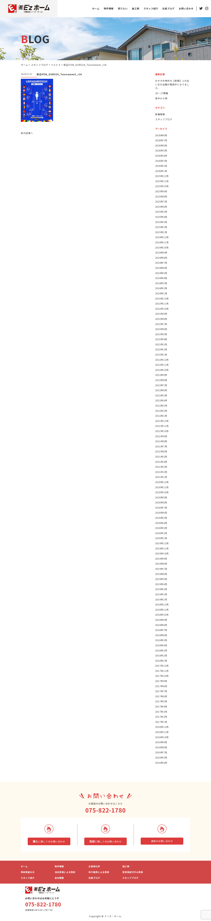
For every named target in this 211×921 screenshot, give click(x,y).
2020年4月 (161, 523)
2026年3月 (161, 161)
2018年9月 (161, 619)
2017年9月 (161, 681)
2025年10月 (162, 186)
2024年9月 (161, 252)
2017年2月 (161, 716)
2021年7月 (161, 446)
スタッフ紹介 (151, 8)
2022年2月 (161, 410)
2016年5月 (161, 757)
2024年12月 (162, 237)
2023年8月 (161, 319)
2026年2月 (161, 166)
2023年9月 (161, 313)
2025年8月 (161, 196)
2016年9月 (161, 742)
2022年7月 (161, 385)
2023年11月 (162, 303)
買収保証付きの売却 (132, 872)
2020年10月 (162, 492)
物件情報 (109, 8)
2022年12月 (162, 359)
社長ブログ (168, 8)
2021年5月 (161, 456)
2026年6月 (161, 145)
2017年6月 (161, 696)
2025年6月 (161, 206)
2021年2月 (161, 472)
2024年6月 (161, 268)
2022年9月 (161, 375)
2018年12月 (162, 604)
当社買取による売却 (65, 872)
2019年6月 (161, 574)
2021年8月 (161, 441)
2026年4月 (161, 155)
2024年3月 (161, 283)
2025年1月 (161, 232)
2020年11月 (162, 487)
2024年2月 (161, 288)
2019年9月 (161, 558)
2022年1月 (161, 415)
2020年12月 (162, 482)
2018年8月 (161, 625)
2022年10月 (162, 370)
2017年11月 (162, 671)
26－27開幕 (161, 93)
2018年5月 (161, 640)
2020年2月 (161, 533)
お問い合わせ (186, 8)
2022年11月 (162, 364)
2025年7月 (161, 201)
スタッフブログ (163, 119)
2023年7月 (161, 324)
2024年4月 (161, 278)
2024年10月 (162, 247)
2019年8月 (161, 563)
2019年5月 (161, 579)
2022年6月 (161, 390)
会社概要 (59, 877)
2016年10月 (162, 737)
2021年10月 (162, 431)
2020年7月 (161, 507)
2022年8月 (161, 380)
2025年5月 (161, 211)
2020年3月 (161, 528)
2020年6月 (161, 512)
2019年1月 (161, 599)
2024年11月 (162, 242)
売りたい (123, 8)
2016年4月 (161, 762)
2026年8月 (161, 135)
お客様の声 (94, 866)
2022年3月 (161, 405)
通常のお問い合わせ (162, 841)
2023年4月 (161, 339)
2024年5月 (161, 273)
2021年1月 (161, 477)
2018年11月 (162, 609)
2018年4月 (161, 645)
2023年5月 (161, 334)
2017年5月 (161, 701)
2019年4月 (161, 584)
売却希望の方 (28, 872)
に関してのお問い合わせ (49, 841)
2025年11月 (162, 181)
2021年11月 (162, 426)
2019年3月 (161, 589)
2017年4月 (161, 706)
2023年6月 (161, 329)
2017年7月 (161, 691)
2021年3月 (161, 466)
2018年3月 (161, 650)
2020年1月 (161, 538)
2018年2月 (161, 655)
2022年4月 (161, 400)
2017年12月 (162, 665)
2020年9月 (161, 497)
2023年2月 (161, 349)
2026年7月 (161, 140)
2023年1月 (161, 354)
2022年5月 (161, 395)
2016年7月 (161, 752)
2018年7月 (161, 630)
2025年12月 (162, 176)
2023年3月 (161, 344)
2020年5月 (161, 517)
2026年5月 (161, 150)
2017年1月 (161, 722)
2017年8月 (161, 686)
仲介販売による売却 (99, 872)
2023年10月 (162, 308)
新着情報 (160, 114)
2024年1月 (161, 293)
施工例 (135, 8)
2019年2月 (161, 594)
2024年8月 (161, 257)
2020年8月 (161, 502)
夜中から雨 (161, 98)
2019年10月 (162, 553)
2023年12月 (162, 298)
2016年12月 (162, 727)
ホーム (95, 8)
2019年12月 (162, 543)
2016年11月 (162, 732)
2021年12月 (162, 421)
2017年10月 (162, 676)
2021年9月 (161, 436)
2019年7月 (161, 568)
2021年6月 (161, 451)
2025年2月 (161, 227)
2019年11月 (162, 548)
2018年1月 (161, 660)
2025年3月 (161, 222)
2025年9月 (161, 191)
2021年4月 (161, 461)
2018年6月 (161, 635)
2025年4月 (161, 217)
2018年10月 (162, 614)
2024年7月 (161, 262)
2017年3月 (161, 711)
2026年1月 (161, 171)
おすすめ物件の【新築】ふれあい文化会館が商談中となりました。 (172, 84)
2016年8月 (161, 747)
